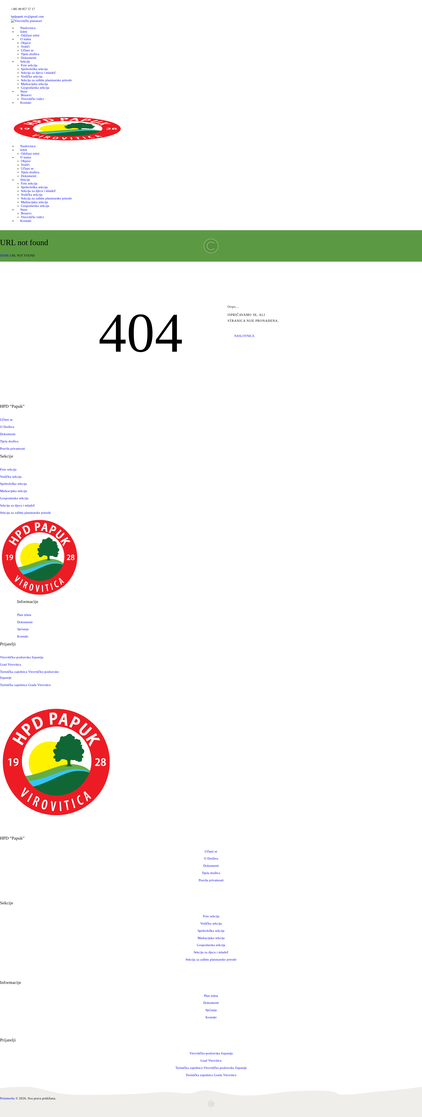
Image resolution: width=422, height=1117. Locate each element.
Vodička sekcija (11, 476)
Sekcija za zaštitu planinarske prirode (25, 512)
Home (4, 255)
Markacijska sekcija (13, 491)
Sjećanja (23, 629)
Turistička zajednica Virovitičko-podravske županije (211, 1068)
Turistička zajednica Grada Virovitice (25, 685)
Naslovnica (244, 336)
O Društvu (7, 427)
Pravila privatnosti (12, 448)
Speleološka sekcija (13, 483)
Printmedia (7, 1098)
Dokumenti (7, 434)
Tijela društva (9, 441)
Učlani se (6, 419)
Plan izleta (24, 615)
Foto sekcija (8, 469)
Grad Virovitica (10, 664)
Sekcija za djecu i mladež (17, 505)
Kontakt (22, 636)
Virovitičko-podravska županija (21, 657)
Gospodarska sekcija (14, 498)
